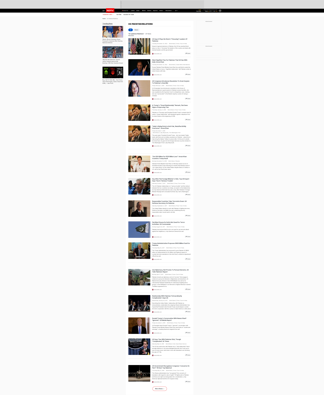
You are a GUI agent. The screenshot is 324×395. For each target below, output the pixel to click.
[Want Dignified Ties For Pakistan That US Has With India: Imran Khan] (139, 67)
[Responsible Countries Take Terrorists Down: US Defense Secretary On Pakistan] (139, 208)
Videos (149, 10)
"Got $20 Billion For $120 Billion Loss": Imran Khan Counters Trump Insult (169, 157)
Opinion (155, 10)
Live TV (125, 10)
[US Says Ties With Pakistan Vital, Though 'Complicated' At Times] (139, 347)
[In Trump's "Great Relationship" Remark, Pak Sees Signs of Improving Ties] (139, 112)
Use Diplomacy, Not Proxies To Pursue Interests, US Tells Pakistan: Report (170, 271)
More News (159, 389)
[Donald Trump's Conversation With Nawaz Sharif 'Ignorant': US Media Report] (139, 325)
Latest (133, 10)
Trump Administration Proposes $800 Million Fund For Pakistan (171, 244)
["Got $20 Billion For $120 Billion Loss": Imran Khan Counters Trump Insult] (139, 164)
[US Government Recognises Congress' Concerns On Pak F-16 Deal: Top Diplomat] (139, 374)
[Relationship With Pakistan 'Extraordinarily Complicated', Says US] (139, 304)
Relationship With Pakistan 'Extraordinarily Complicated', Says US (167, 297)
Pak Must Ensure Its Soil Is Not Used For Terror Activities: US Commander (168, 223)
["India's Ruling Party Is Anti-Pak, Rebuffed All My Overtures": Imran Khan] (139, 136)
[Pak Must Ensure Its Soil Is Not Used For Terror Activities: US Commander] (139, 229)
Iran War (119, 14)
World (143, 10)
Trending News (108, 23)
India (137, 10)
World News (172, 43)
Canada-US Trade (128, 14)
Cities (161, 10)
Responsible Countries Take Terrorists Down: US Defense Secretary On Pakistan (169, 202)
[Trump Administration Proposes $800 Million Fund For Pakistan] (139, 251)
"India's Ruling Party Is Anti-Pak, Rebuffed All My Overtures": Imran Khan (169, 127)
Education (168, 10)
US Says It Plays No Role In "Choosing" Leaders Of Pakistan (169, 40)
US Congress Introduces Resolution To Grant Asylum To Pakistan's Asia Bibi (170, 82)
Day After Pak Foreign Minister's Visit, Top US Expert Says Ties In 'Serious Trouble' (170, 180)
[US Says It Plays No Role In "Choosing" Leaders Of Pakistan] (139, 46)
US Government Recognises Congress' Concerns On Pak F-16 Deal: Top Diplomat (170, 367)
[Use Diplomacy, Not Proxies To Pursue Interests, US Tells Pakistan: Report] (139, 280)
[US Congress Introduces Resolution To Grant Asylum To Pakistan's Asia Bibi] (139, 90)
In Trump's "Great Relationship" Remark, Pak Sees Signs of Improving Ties (170, 106)
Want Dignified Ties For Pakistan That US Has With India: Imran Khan (169, 61)
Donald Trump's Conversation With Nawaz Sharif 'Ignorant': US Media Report (169, 319)
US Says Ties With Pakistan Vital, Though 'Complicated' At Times (166, 340)
